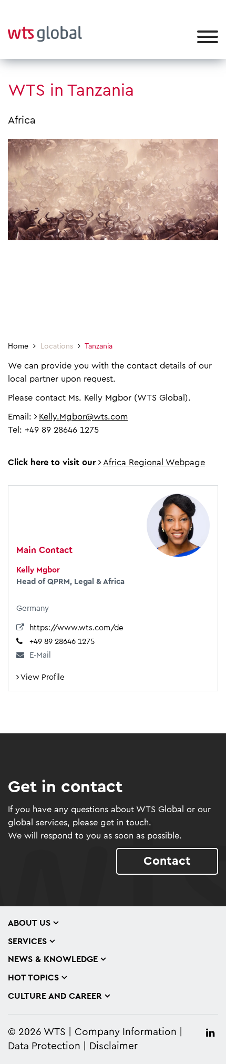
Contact (167, 861)
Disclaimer (113, 1046)
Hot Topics (33, 978)
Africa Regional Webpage (154, 462)
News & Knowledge (53, 959)
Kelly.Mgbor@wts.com (83, 417)
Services (27, 941)
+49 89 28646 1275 (62, 642)
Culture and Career (55, 996)
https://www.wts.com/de (76, 628)
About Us (29, 923)
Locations (56, 346)
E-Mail (40, 655)
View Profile (42, 677)
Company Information (126, 1032)
